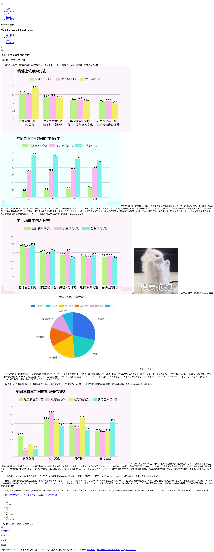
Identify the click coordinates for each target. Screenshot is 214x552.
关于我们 (10, 11)
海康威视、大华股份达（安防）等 (42, 495)
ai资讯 (8, 14)
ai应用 (8, 17)
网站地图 (91, 550)
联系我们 (10, 19)
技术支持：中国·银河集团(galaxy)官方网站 (116, 550)
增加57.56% (14, 495)
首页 (8, 9)
